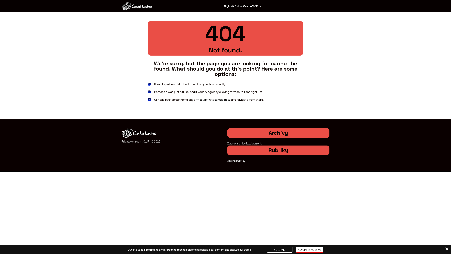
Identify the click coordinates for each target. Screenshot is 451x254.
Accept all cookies (309, 249)
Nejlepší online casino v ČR (241, 6)
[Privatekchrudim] (137, 6)
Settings (279, 249)
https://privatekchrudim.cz (213, 100)
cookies (149, 249)
